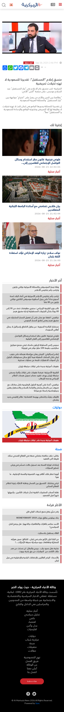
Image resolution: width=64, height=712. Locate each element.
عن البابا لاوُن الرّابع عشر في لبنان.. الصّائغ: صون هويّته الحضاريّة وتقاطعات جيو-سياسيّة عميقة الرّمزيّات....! (35, 541)
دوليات (57, 407)
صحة (58, 449)
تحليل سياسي (32, 614)
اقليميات (32, 629)
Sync (38, 703)
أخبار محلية (54, 171)
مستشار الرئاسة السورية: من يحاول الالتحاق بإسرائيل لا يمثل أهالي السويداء (33, 328)
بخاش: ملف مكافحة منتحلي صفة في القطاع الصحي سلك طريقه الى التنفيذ (33, 457)
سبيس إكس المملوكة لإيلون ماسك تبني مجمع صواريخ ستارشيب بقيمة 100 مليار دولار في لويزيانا (34, 346)
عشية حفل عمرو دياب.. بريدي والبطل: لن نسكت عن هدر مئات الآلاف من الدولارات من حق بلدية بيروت (35, 550)
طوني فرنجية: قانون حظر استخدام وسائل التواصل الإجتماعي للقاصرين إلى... (37, 161)
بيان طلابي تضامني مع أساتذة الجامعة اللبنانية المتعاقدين (34, 207)
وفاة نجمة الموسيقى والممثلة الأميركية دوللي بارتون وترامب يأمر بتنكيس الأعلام (36, 288)
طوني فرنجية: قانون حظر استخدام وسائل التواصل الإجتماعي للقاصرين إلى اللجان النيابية (37, 337)
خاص (32, 618)
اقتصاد (32, 621)
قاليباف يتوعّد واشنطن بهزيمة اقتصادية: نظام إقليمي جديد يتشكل (33, 398)
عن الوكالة (32, 664)
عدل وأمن (32, 625)
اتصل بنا (32, 671)
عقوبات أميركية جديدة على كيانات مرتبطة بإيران (38, 366)
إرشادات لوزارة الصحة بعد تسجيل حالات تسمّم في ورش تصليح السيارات (35, 466)
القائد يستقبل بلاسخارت (48, 533)
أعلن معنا (32, 668)
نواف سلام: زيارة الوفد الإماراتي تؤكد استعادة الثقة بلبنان (34, 254)
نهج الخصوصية (32, 657)
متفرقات (32, 646)
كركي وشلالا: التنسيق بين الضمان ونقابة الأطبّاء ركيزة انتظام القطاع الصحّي (32, 485)
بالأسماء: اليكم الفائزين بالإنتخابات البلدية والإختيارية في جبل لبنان (32, 559)
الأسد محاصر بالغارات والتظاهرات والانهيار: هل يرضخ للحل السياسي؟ (34, 525)
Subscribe (32, 681)
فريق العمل (32, 660)
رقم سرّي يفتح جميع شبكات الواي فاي (42, 511)
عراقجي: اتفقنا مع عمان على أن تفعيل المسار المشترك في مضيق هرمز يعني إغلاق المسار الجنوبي (33, 319)
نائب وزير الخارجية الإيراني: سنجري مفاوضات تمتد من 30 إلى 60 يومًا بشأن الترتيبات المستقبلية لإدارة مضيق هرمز (32, 310)
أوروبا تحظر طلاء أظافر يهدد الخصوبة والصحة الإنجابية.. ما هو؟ (34, 476)
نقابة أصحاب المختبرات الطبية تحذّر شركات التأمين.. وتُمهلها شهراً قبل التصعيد (33, 494)
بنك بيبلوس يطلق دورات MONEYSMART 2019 (37, 517)
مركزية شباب (32, 639)
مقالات (32, 650)
